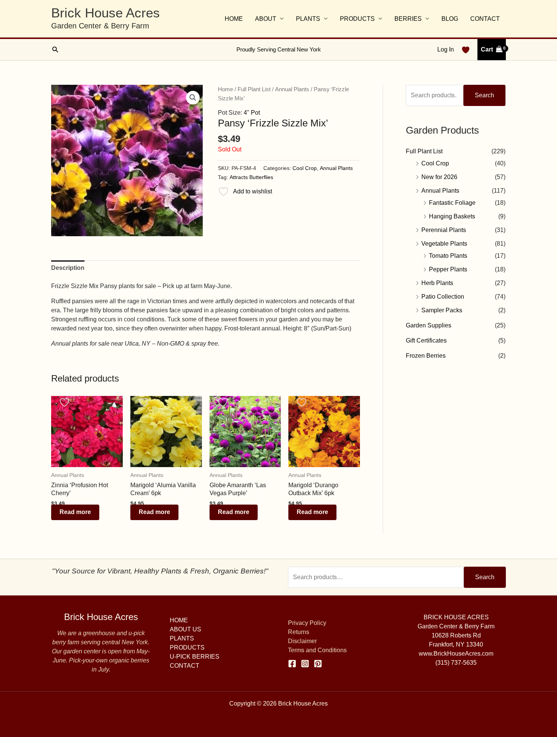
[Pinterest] (318, 663)
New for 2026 (439, 177)
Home (225, 89)
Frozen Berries (426, 355)
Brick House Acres (105, 12)
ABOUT (265, 19)
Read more (75, 512)
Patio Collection (442, 296)
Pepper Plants (448, 269)
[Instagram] (305, 663)
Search (484, 95)
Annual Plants (292, 89)
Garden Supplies (428, 325)
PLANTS (308, 19)
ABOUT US (185, 629)
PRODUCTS (357, 19)
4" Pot (252, 112)
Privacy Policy (307, 623)
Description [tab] (67, 268)
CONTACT (485, 19)
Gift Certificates (426, 340)
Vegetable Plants (444, 243)
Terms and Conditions (317, 650)
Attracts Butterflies (251, 177)
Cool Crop (305, 168)
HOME (234, 19)
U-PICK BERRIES (194, 656)
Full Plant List (254, 89)
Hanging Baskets (452, 216)
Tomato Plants (448, 255)
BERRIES (408, 19)
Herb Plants (437, 283)
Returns (298, 632)
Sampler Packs (441, 310)
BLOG (449, 19)
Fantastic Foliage (452, 202)
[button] (55, 49)
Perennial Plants (443, 230)
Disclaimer (302, 641)
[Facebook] (292, 663)
